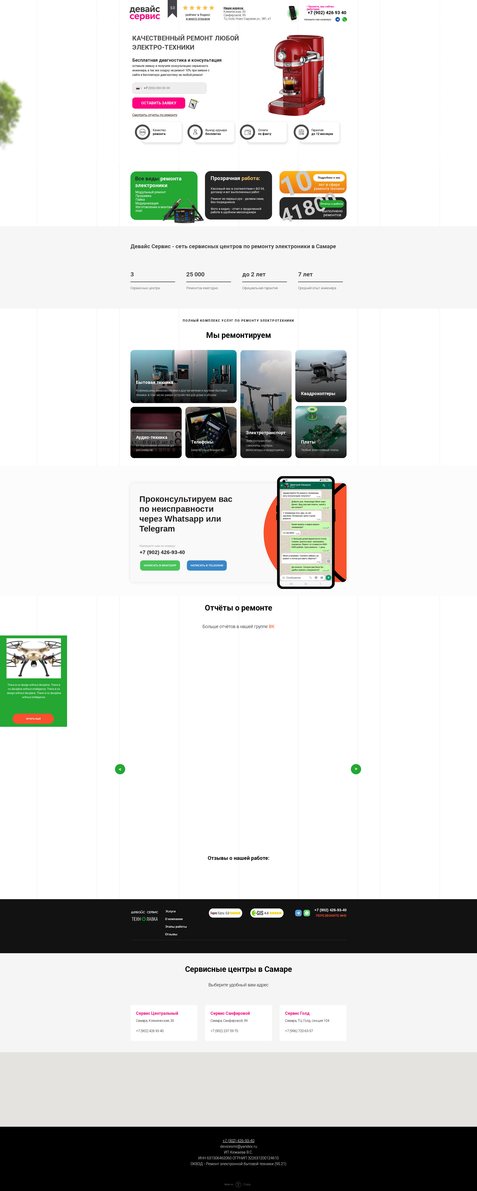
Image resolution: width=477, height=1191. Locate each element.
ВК (271, 626)
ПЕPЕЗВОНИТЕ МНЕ (331, 915)
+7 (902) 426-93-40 (330, 910)
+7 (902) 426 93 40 (327, 12)
